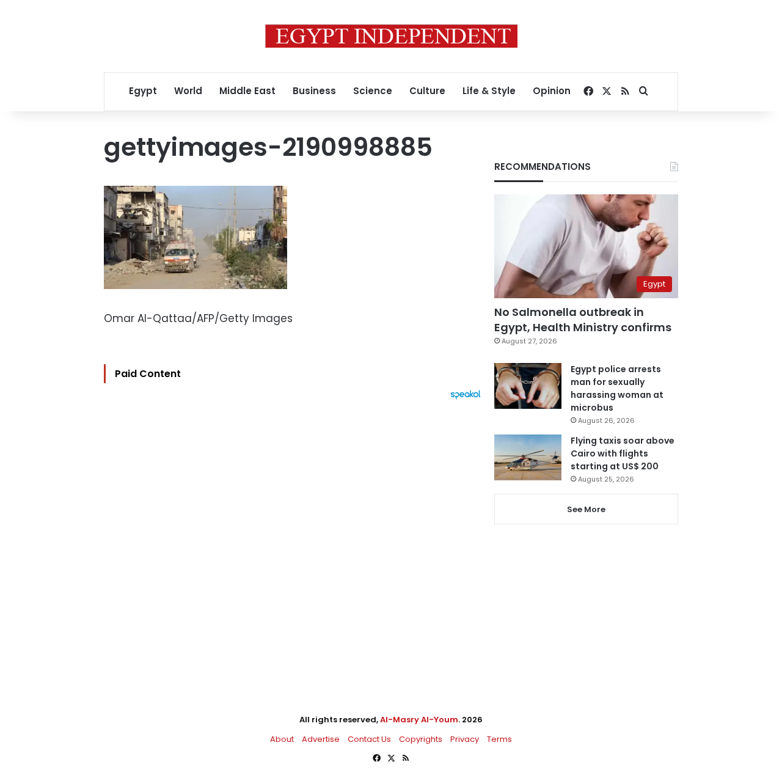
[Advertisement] (295, 534)
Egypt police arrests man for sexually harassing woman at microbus (617, 388)
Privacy (464, 739)
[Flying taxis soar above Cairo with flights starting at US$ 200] (527, 457)
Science (372, 90)
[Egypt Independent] (391, 36)
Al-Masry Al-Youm (419, 719)
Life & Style (489, 90)
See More (586, 509)
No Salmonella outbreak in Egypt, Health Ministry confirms (582, 319)
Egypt (143, 90)
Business (314, 90)
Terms (499, 739)
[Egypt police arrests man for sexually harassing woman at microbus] (527, 386)
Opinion (552, 90)
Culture (427, 90)
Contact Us (369, 739)
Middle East (247, 90)
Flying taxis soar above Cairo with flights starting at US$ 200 (622, 453)
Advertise (321, 739)
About (282, 739)
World (188, 90)
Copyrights (420, 739)
